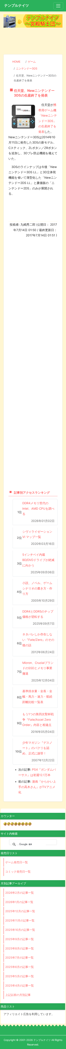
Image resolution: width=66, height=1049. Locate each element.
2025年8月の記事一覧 (19, 948)
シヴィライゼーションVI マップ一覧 (37, 534)
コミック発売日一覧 (18, 871)
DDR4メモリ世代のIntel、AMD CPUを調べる (38, 508)
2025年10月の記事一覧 (20, 930)
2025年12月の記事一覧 (20, 911)
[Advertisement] (33, 41)
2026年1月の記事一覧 (19, 902)
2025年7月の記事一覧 (19, 957)
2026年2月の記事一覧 (19, 892)
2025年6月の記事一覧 (19, 967)
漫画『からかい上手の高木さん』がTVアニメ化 (37, 787)
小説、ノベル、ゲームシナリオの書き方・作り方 (37, 588)
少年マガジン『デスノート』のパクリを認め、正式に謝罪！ (37, 748)
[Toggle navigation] (58, 5)
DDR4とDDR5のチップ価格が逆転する (37, 614)
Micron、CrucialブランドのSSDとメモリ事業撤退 (38, 668)
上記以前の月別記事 (18, 995)
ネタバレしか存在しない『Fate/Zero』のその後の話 (38, 640)
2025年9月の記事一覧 (19, 939)
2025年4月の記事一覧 (19, 985)
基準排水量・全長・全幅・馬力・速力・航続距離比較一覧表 (37, 696)
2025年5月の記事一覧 (19, 976)
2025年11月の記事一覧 (19, 920)
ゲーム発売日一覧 (16, 862)
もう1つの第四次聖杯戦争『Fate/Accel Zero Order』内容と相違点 (38, 719)
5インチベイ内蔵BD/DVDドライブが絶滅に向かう (38, 560)
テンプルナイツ (16, 5)
